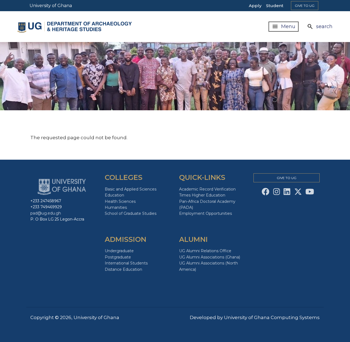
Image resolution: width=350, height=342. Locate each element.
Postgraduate (118, 257)
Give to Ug (304, 6)
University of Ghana (51, 5)
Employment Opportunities (205, 213)
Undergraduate (119, 250)
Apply (255, 5)
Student (274, 5)
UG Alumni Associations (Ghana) (209, 257)
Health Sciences (120, 201)
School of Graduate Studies (130, 213)
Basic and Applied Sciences (130, 189)
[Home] (75, 26)
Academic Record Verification (207, 189)
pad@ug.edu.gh (45, 213)
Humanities (116, 207)
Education (114, 195)
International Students (126, 263)
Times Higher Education (202, 195)
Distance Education (123, 269)
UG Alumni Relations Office (205, 250)
